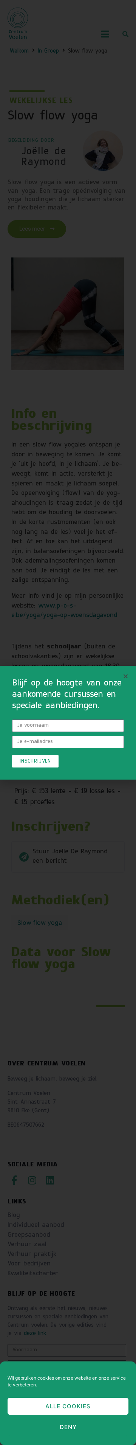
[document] (68, 722)
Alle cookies (68, 1406)
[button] (125, 676)
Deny (68, 1427)
